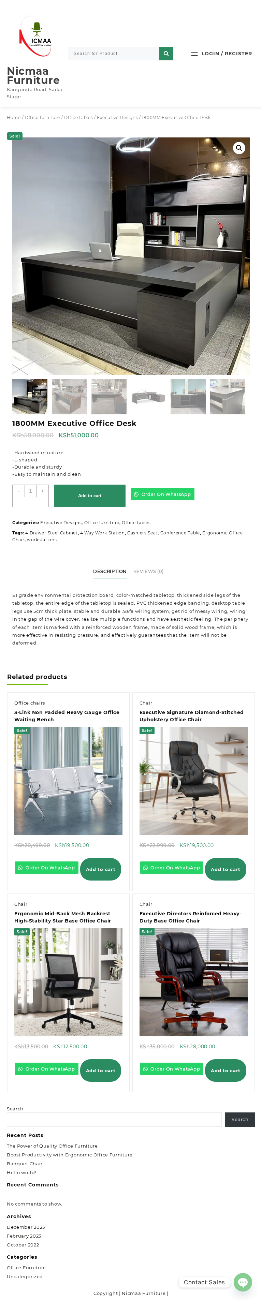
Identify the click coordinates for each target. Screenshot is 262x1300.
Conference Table (180, 532)
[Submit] (166, 53)
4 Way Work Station (102, 532)
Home (14, 117)
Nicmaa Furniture (33, 76)
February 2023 (24, 1236)
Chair (146, 703)
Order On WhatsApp (165, 494)
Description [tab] (110, 571)
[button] (239, 148)
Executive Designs (117, 117)
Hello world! (21, 1172)
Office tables (78, 117)
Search (15, 1108)
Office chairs (29, 703)
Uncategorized (25, 1276)
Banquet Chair (25, 1163)
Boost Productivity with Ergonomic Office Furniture (70, 1154)
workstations (42, 539)
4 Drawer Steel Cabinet (51, 532)
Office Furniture (26, 1267)
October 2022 (23, 1244)
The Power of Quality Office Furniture (52, 1146)
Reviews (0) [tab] (148, 571)
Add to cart (89, 495)
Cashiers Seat (142, 532)
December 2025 (26, 1227)
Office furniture (42, 117)
